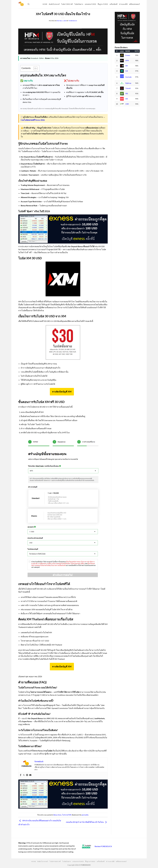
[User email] (30, 775)
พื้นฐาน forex (103, 4)
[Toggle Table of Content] (34, 68)
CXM (127, 104)
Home (45, 4)
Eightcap (128, 83)
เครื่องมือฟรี (113, 4)
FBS (126, 93)
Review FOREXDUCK (103, 846)
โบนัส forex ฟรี (67, 4)
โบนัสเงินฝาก (78, 4)
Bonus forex (57, 815)
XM (126, 66)
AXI (126, 99)
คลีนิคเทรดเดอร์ (134, 4)
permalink (85, 815)
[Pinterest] (27, 775)
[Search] (28, 4)
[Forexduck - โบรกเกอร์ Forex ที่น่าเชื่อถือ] (21, 4)
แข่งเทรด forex (90, 4)
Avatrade (128, 77)
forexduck (73, 20)
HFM (127, 60)
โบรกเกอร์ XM (66, 815)
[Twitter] (24, 775)
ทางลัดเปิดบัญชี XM (62, 391)
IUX (126, 71)
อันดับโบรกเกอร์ (54, 4)
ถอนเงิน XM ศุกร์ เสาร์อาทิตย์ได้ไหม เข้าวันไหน (85, 822)
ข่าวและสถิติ (123, 4)
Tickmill (127, 88)
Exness (127, 55)
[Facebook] (21, 775)
